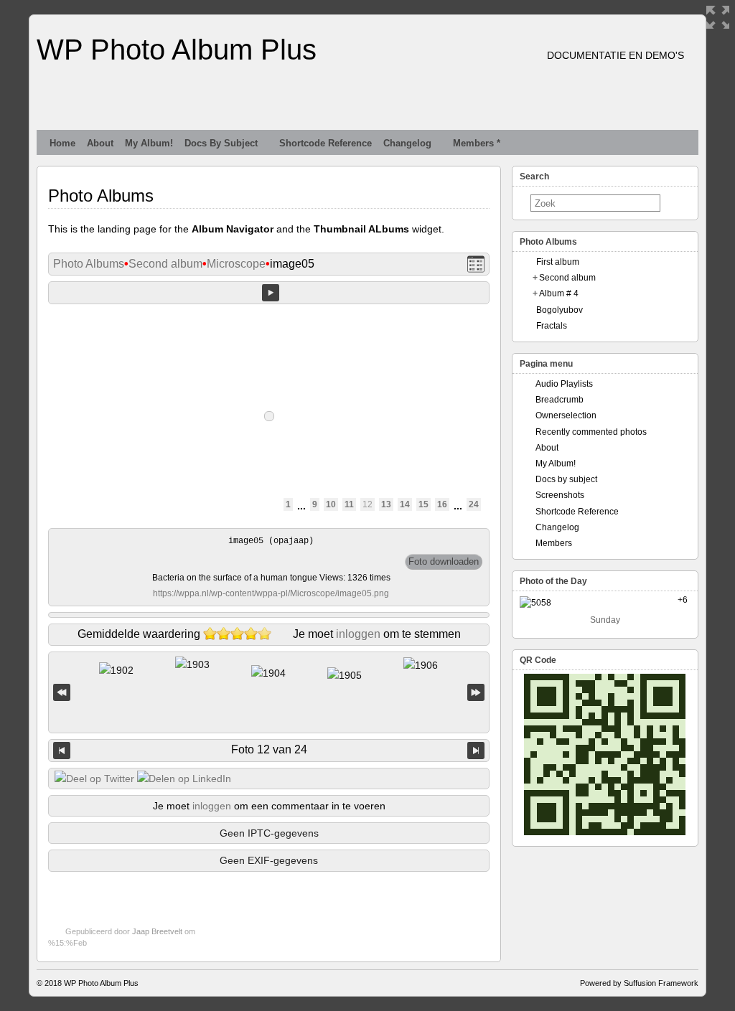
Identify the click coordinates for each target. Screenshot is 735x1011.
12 (367, 504)
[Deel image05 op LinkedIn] (184, 778)
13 (386, 504)
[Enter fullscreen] (717, 17)
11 (349, 504)
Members (553, 543)
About (100, 143)
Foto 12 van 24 (269, 749)
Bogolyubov (559, 310)
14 (405, 504)
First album (557, 262)
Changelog (407, 143)
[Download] (443, 562)
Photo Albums (88, 264)
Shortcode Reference (325, 143)
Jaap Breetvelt (157, 931)
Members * (476, 143)
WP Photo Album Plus (177, 49)
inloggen (358, 634)
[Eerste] (61, 693)
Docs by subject (221, 143)
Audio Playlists (564, 384)
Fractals (551, 326)
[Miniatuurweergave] (475, 264)
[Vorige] (61, 750)
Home (62, 143)
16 (442, 504)
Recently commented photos (591, 432)
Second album (165, 264)
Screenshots (559, 495)
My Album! (149, 143)
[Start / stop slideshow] (270, 292)
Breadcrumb (559, 400)
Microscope (236, 264)
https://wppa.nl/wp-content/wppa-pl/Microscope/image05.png (271, 593)
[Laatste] (475, 693)
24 (474, 504)
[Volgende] (475, 750)
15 (423, 504)
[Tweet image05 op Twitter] (94, 778)
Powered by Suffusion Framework (639, 983)
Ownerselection (565, 415)
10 (331, 504)
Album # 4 (559, 293)
